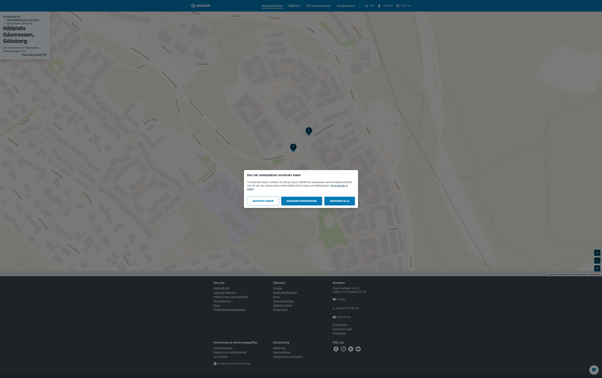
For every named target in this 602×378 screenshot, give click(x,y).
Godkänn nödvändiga (302, 200)
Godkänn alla (339, 200)
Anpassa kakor (263, 200)
